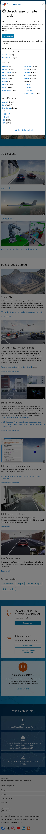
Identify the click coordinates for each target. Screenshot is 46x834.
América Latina (7, 52)
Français (29, 90)
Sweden (26, 78)
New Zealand (6, 108)
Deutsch (28, 84)
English (28, 87)
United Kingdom (29, 93)
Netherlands (28, 66)
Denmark (5, 69)
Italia (4, 87)
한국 (3, 123)
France (4, 81)
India (4, 105)
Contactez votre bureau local (23, 130)
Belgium (5, 66)
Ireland (4, 84)
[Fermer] (42, 4)
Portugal (27, 75)
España (4, 75)
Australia (5, 102)
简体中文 (7, 114)
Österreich (27, 72)
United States (6, 58)
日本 (3, 120)
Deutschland (6, 72)
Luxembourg (6, 90)
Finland (4, 78)
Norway (26, 69)
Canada (5, 55)
